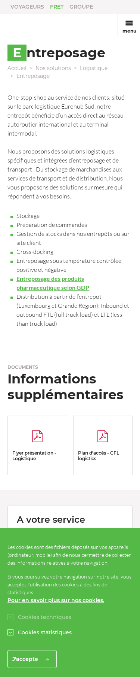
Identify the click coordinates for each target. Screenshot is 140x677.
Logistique (94, 68)
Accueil (17, 68)
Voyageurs (27, 6)
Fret (56, 6)
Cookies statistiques (45, 632)
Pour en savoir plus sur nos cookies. (55, 600)
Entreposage (33, 76)
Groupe (81, 6)
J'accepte (26, 659)
